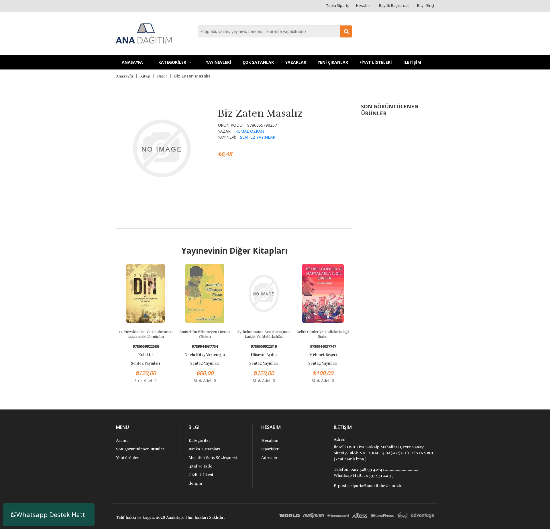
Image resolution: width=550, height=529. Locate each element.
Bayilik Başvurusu (394, 5)
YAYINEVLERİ (218, 62)
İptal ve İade (200, 466)
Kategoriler (199, 440)
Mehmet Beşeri (323, 355)
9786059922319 (264, 346)
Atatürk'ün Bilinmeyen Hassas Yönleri (204, 334)
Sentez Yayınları (258, 137)
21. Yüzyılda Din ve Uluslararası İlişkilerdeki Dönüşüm (145, 334)
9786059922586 (146, 346)
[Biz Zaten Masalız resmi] (161, 147)
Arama (122, 440)
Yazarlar (295, 62)
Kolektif (145, 355)
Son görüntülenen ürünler (140, 449)
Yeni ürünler (127, 457)
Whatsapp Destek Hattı (51, 514)
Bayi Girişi (425, 5)
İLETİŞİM (412, 62)
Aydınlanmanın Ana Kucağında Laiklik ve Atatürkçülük (263, 334)
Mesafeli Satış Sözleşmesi (212, 457)
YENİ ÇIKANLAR (333, 62)
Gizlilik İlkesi (200, 474)
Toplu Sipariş (337, 5)
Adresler (269, 457)
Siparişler (270, 449)
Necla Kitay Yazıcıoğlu (205, 355)
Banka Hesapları (204, 449)
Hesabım (364, 5)
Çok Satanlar (258, 62)
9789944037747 (323, 346)
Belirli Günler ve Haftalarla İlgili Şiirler (322, 334)
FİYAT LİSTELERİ (376, 62)
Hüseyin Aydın (264, 355)
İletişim (195, 483)
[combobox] (275, 31)
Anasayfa (132, 62)
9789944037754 (205, 346)
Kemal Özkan (249, 131)
